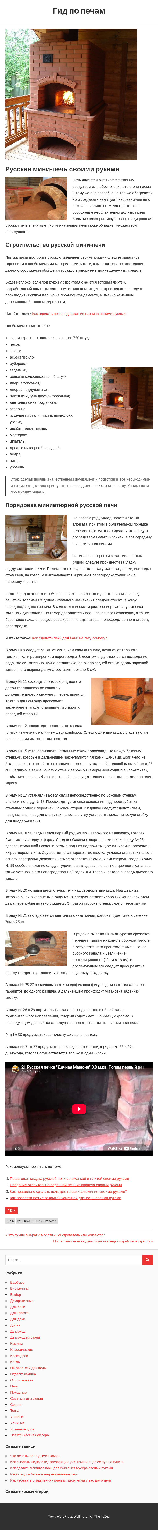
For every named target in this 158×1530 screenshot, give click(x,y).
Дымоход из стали (25, 1337)
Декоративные (21, 1300)
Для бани (17, 1307)
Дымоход (17, 1331)
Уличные (17, 1423)
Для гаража (19, 1313)
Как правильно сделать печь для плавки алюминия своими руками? (68, 1191)
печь (10, 1221)
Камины (16, 1343)
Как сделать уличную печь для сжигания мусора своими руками (61, 1468)
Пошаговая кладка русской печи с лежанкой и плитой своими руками (69, 1178)
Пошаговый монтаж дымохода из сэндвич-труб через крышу (101, 1241)
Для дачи (17, 1319)
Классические (21, 1349)
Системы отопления (26, 1398)
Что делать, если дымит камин (34, 1456)
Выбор (15, 1294)
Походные (18, 1392)
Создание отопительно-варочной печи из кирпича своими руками (66, 1185)
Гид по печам (79, 11)
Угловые (17, 1417)
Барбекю (17, 1282)
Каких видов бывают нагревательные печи (44, 1474)
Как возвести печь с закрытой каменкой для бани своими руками (65, 1198)
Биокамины (19, 1288)
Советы (16, 1404)
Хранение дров (22, 1429)
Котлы (15, 1361)
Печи (11, 1210)
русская (23, 1221)
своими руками (44, 1221)
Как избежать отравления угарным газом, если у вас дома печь (60, 1480)
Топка (14, 1410)
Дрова (15, 1325)
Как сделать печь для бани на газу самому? (69, 638)
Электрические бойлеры (29, 1435)
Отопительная (21, 1380)
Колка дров (19, 1356)
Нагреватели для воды (28, 1368)
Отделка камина (23, 1374)
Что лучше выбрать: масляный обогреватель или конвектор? (56, 1235)
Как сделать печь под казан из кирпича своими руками (78, 313)
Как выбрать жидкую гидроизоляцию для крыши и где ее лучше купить (67, 1462)
